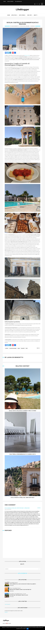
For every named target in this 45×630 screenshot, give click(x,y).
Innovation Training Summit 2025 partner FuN (20, 589)
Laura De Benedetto (15, 357)
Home (4, 1)
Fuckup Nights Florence (14, 582)
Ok (27, 628)
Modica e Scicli (27, 55)
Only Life (29, 15)
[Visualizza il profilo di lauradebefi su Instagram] (23, 564)
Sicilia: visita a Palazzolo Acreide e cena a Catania (22, 410)
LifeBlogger (22, 9)
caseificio (6, 348)
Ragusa (19, 348)
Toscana (24, 593)
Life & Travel (22, 15)
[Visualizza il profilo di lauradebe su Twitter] (22, 564)
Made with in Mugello (7, 623)
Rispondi (38, 507)
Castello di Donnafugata (12, 348)
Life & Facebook (22, 573)
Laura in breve (10, 1)
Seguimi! (6, 612)
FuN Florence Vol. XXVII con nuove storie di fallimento (23, 583)
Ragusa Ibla (22, 348)
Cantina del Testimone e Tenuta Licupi (19, 595)
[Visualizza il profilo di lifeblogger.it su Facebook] (21, 564)
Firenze (11, 588)
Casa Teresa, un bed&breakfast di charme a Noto (22, 454)
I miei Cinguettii (7, 604)
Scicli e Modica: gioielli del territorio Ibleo (22, 497)
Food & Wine (12, 593)
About (35, 15)
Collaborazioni (18, 1)
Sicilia (26, 348)
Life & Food (14, 15)
